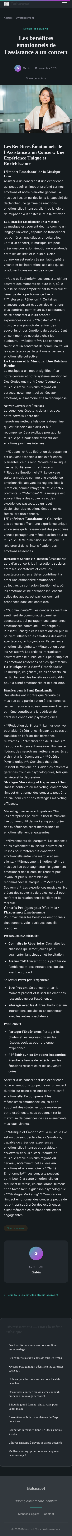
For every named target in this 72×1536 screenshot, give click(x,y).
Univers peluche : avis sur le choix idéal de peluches (34, 1381)
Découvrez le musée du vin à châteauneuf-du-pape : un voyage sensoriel (34, 1393)
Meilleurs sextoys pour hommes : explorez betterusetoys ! (34, 1453)
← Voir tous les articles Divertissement (31, 1295)
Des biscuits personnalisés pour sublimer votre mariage (33, 1347)
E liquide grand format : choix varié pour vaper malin (33, 1406)
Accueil (8, 17)
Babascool (17, 3)
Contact (49, 1513)
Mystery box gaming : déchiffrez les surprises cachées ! (36, 1368)
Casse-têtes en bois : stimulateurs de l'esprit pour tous (34, 1419)
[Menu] (64, 4)
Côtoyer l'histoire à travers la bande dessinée (35, 1442)
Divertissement (25, 17)
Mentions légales (28, 1513)
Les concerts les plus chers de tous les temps (35, 1357)
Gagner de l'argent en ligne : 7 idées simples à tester (35, 1431)
